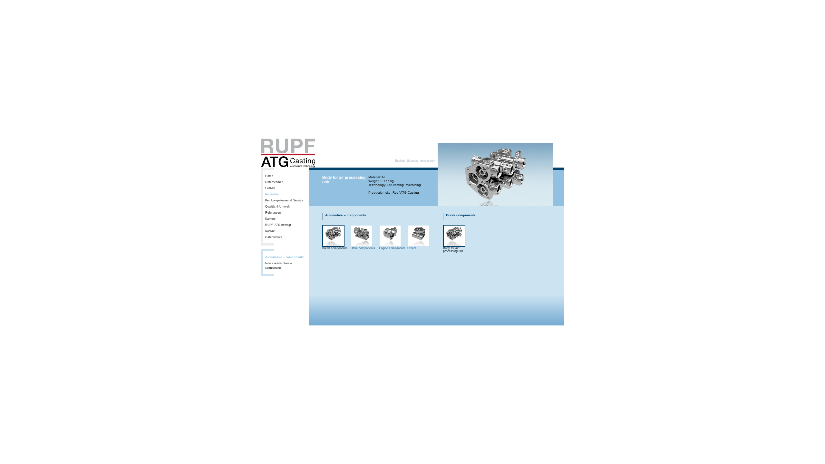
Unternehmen (274, 182)
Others (411, 248)
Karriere (270, 218)
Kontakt (270, 231)
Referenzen (273, 212)
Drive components (363, 248)
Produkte (271, 194)
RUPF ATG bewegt (278, 225)
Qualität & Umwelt (277, 206)
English (400, 160)
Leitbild (270, 188)
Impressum (427, 160)
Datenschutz (273, 237)
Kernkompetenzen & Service (284, 200)
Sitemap (412, 160)
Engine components (392, 248)
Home (269, 176)
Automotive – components (284, 257)
